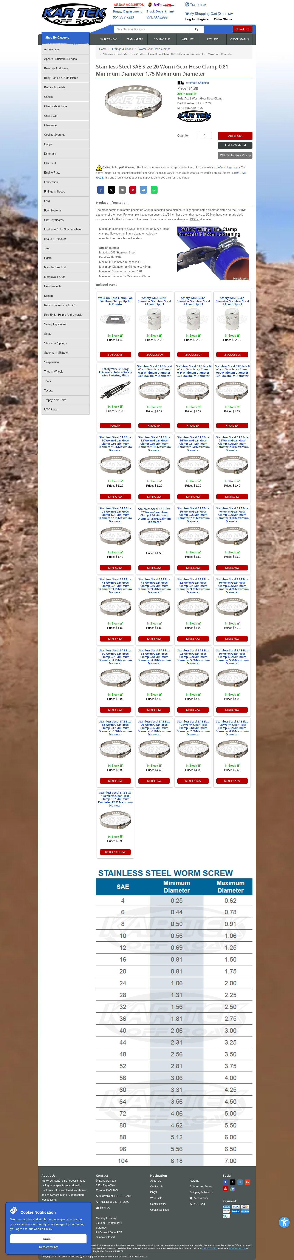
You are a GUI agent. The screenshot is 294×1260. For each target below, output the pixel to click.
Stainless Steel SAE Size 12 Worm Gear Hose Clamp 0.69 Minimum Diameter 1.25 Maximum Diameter (154, 443)
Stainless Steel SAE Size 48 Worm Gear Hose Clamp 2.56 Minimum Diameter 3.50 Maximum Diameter (154, 585)
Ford (47, 201)
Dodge (48, 144)
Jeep (47, 248)
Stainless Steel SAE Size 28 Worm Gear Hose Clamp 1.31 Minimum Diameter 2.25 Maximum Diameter (115, 514)
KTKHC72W (193, 710)
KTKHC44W (115, 639)
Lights (48, 257)
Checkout (242, 29)
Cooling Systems (54, 134)
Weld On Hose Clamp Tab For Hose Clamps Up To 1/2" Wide (115, 301)
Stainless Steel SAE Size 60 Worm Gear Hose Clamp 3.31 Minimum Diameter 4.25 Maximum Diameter (115, 656)
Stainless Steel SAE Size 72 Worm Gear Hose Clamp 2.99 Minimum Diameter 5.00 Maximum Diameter (193, 656)
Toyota (48, 390)
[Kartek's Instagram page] (240, 1182)
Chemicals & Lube (55, 106)
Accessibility (200, 1198)
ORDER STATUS (239, 39)
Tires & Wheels (53, 371)
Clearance (50, 125)
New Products (53, 286)
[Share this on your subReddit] (143, 190)
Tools (47, 381)
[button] (284, 1222)
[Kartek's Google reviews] (248, 1182)
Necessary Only (48, 1247)
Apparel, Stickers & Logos (60, 59)
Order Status (223, 19)
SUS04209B (115, 354)
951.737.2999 (156, 17)
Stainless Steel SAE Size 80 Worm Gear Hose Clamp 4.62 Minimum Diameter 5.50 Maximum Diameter (232, 656)
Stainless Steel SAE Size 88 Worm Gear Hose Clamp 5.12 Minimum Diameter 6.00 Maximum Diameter (115, 727)
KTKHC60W (115, 710)
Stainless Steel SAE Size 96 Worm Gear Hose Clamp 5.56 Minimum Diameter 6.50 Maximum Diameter (154, 727)
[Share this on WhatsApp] (154, 190)
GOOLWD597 (193, 354)
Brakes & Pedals (54, 87)
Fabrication (51, 182)
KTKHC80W (232, 710)
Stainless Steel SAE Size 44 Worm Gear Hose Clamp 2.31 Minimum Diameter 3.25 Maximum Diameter (115, 585)
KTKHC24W (232, 497)
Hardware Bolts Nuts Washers (63, 229)
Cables (48, 96)
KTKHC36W (193, 568)
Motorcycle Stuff (54, 276)
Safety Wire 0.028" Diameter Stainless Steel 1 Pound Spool (154, 301)
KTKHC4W (154, 425)
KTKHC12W (154, 497)
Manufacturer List (55, 267)
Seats (47, 333)
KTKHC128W (232, 781)
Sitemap (87, 1256)
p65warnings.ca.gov (228, 167)
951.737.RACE (123, 1196)
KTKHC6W (193, 425)
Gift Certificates (54, 220)
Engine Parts (52, 172)
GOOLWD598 (232, 354)
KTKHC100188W (115, 852)
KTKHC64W (154, 710)
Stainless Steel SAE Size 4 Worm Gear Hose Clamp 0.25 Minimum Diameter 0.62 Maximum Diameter (154, 371)
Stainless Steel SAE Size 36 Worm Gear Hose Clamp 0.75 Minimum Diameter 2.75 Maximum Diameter (193, 514)
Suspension (51, 362)
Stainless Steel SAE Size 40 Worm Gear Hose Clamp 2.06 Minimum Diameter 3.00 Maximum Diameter (232, 514)
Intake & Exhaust (55, 239)
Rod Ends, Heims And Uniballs (63, 314)
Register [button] (203, 19)
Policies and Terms (201, 1186)
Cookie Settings (159, 1209)
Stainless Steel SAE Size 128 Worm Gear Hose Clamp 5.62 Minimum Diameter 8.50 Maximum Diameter (232, 727)
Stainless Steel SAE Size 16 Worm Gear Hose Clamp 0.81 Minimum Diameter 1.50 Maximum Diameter (193, 443)
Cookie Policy (43, 1228)
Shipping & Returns (201, 1192)
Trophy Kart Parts (55, 400)
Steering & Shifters (56, 352)
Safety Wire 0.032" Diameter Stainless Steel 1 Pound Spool (193, 301)
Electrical (50, 163)
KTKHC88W (115, 781)
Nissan (48, 295)
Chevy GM (50, 115)
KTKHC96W (154, 781)
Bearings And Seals (56, 68)
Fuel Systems (53, 210)
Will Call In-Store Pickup (235, 155)
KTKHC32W (154, 568)
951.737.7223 (123, 17)
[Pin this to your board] (132, 190)
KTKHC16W (193, 497)
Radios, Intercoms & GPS (60, 305)
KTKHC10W (115, 497)
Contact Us (156, 1186)
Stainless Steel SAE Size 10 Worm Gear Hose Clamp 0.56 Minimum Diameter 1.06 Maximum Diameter (115, 443)
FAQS (153, 1192)
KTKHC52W (193, 639)
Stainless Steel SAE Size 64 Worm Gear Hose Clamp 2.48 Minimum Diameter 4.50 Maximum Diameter (154, 656)
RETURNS (212, 39)
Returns (194, 1180)
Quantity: (183, 135)
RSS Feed (199, 1204)
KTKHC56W (232, 639)
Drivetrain (50, 153)
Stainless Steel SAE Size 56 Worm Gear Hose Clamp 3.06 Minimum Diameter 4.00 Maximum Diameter (232, 585)
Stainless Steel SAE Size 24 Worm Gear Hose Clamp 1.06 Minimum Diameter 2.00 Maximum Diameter (232, 443)
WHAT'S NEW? (109, 39)
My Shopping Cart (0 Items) (210, 14)
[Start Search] (196, 29)
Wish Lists (156, 1198)
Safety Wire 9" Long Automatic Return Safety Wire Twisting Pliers (115, 372)
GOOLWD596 (154, 354)
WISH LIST (187, 39)
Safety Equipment (55, 324)
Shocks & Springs (55, 343)
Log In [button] (190, 19)
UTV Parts (50, 409)
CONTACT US (162, 39)
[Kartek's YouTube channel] (226, 1188)
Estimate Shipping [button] (197, 82)
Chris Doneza (139, 1256)
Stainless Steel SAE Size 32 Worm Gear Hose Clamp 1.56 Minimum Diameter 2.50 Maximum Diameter (154, 515)
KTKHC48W (154, 639)
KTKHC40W (232, 568)
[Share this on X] (111, 190)
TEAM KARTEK (135, 39)
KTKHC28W (115, 568)
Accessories (52, 49)
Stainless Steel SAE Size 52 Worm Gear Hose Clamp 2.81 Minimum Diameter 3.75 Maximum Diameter (193, 585)
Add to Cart (235, 135)
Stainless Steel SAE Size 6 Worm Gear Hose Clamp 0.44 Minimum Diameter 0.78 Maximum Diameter (193, 371)
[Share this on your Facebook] (100, 190)
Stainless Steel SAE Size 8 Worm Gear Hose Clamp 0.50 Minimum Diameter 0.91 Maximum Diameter (232, 371)
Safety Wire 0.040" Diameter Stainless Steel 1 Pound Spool (232, 301)
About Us (155, 1180)
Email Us (105, 1207)
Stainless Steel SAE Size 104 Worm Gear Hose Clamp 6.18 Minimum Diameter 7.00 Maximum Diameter (193, 727)
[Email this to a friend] (122, 190)
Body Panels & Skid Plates (61, 77)
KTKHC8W (232, 425)
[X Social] (233, 1182)
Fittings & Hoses (54, 191)
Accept (48, 1238)
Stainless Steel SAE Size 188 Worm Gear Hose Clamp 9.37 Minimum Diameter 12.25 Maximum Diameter (115, 799)
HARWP (115, 425)
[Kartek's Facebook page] (226, 1182)
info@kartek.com (237, 1248)
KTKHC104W (193, 781)
